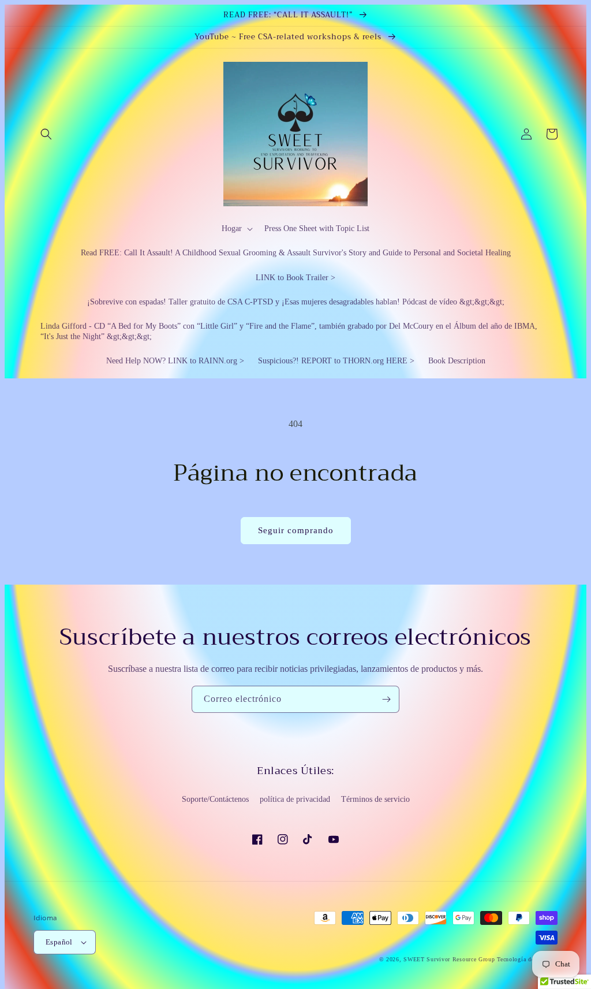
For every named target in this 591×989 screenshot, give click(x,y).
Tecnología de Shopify (527, 959)
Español (59, 942)
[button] (46, 134)
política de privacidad (295, 799)
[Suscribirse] (386, 699)
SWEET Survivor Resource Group (449, 959)
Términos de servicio (375, 799)
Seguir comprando (296, 530)
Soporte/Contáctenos (215, 799)
